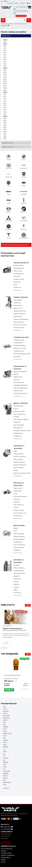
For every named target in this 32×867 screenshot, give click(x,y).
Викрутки (16, 584)
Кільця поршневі (18, 406)
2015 (4, 57)
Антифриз (16, 565)
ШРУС (15, 451)
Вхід (29, 3)
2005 (5, 81)
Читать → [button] (7, 643)
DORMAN (5, 747)
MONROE (5, 727)
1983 (4, 125)
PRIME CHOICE (7, 782)
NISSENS (5, 740)
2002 (5, 75)
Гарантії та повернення (8, 855)
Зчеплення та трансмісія (19, 447)
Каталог (3, 859)
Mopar (5, 736)
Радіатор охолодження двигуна (20, 373)
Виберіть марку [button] (7, 143)
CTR (4, 756)
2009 (5, 90)
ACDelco (5, 778)
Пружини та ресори (19, 314)
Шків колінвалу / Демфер (21, 419)
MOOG (5, 731)
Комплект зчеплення (20, 456)
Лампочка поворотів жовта (12, 675)
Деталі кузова (19, 525)
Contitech (6, 758)
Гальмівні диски (18, 343)
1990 (4, 94)
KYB (4, 738)
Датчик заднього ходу (20, 513)
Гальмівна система (21, 337)
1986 (4, 132)
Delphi (5, 744)
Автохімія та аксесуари (18, 561)
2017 (4, 62)
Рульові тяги (17, 302)
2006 (5, 83)
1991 (4, 96)
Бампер (16, 528)
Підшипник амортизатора (21, 319)
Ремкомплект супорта (20, 348)
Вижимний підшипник (20, 465)
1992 (4, 99)
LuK (4, 749)
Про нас (3, 862)
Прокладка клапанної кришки (22, 430)
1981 (4, 121)
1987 (4, 134)
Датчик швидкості (19, 467)
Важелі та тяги (18, 308)
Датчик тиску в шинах (20, 325)
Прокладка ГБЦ (18, 428)
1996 (4, 108)
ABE (4, 780)
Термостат (17, 379)
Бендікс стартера (19, 510)
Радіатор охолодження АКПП (22, 473)
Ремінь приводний (19, 425)
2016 (4, 59)
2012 (4, 50)
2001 (4, 72)
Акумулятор (17, 282)
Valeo (4, 707)
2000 (5, 70)
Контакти (22, 3)
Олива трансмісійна (19, 573)
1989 (4, 138)
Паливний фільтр (19, 274)
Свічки (15, 285)
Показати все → (18, 290)
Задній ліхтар (17, 491)
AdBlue (16, 590)
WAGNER (5, 773)
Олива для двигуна (19, 568)
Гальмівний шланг (19, 351)
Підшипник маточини (20, 311)
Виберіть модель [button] (8, 147)
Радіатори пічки (18, 390)
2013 (4, 53)
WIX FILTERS (6, 771)
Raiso (4, 785)
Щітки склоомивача (19, 545)
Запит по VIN (6, 843)
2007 (4, 86)
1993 (4, 101)
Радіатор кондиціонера (20, 388)
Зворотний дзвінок (21, 16)
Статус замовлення (6, 848)
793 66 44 (21, 7)
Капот (15, 531)
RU (1, 1)
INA (4, 760)
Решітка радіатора (19, 534)
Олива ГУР (17, 576)
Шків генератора (19, 505)
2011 (4, 48)
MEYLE (5, 729)
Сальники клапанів (19, 411)
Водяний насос (18, 377)
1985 (4, 129)
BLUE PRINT (6, 716)
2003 (5, 77)
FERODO (5, 762)
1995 (4, 105)
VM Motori (6, 711)
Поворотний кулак (19, 327)
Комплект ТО (17, 287)
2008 (5, 88)
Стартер (16, 507)
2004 (5, 79)
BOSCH (5, 713)
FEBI (4, 765)
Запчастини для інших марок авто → (16, 245)
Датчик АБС (17, 356)
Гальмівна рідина (18, 570)
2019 (4, 66)
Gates (5, 751)
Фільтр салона (18, 271)
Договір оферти (5, 857)
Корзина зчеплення (19, 462)
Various (5, 709)
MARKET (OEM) (7, 733)
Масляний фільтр (19, 265)
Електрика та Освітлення (19, 484)
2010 (4, 46)
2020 (5, 42)
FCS (4, 769)
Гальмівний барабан (19, 345)
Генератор (17, 502)
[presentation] (26, 605)
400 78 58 (21, 11)
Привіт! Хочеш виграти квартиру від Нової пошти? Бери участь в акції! (14, 630)
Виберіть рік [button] (6, 36)
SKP (4, 722)
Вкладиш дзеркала (19, 539)
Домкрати (16, 587)
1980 (4, 118)
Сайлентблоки (18, 316)
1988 (4, 136)
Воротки (16, 581)
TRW (4, 724)
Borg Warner (6, 718)
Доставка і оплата (12, 3)
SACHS (5, 720)
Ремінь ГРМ (17, 276)
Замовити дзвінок (5, 842)
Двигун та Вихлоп (21, 403)
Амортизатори (18, 300)
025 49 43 (7, 827)
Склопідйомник (18, 542)
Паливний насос (18, 433)
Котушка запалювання (20, 496)
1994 (4, 103)
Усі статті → (4, 648)
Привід (15, 470)
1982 (4, 123)
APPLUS (5, 776)
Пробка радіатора (19, 382)
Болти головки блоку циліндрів (20, 415)
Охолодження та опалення (20, 367)
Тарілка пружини (18, 322)
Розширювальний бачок (21, 385)
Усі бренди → (6, 788)
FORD (4, 767)
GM (4, 753)
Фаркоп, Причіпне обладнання (19, 549)
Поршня (16, 408)
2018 (4, 64)
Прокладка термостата (20, 393)
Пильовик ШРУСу (18, 454)
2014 (4, 55)
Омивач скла (17, 579)
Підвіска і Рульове (21, 297)
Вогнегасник (17, 592)
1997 (4, 110)
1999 (4, 114)
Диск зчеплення (18, 459)
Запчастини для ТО (21, 263)
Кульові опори (18, 305)
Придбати (9, 690)
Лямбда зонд (17, 436)
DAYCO (5, 742)
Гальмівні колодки (19, 279)
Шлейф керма (18, 516)
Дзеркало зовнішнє (19, 536)
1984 (4, 127)
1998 (4, 112)
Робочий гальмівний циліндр (22, 354)
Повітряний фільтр (19, 268)
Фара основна (18, 488)
